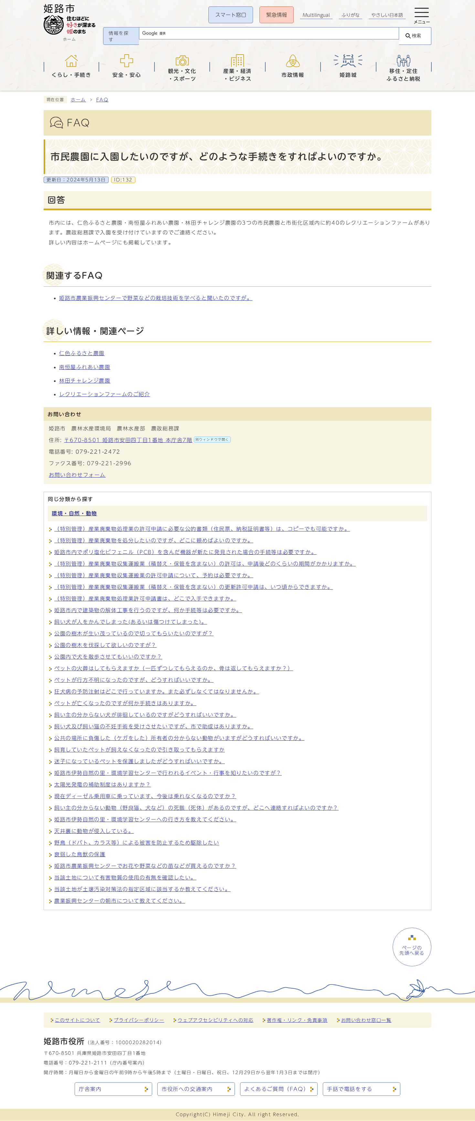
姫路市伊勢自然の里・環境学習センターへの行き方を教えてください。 (145, 819)
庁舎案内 (90, 1089)
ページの (412, 950)
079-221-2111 (88, 1062)
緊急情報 (276, 14)
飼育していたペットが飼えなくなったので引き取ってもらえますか (139, 749)
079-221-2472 (98, 451)
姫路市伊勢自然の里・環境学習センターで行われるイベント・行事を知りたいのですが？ (168, 773)
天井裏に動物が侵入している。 (94, 831)
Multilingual (316, 15)
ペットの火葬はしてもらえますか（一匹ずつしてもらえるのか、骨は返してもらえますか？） (173, 668)
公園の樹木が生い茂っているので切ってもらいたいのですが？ (134, 633)
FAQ (102, 100)
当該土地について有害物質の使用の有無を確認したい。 (125, 877)
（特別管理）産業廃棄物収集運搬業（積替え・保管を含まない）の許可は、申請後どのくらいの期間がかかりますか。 (205, 563)
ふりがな (351, 15)
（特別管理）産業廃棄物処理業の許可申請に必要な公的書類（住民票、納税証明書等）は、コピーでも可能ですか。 (202, 528)
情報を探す (119, 36)
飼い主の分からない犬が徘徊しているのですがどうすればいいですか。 (145, 714)
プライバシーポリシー (139, 1020)
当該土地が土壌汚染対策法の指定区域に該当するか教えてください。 (142, 889)
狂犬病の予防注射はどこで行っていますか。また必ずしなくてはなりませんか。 (156, 691)
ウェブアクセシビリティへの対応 (215, 1020)
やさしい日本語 (387, 15)
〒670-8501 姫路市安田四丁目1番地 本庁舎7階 (146, 440)
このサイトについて (77, 1020)
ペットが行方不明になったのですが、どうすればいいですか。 (134, 680)
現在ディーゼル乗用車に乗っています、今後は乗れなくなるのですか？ (145, 796)
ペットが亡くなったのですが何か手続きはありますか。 (125, 703)
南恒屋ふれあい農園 (84, 367)
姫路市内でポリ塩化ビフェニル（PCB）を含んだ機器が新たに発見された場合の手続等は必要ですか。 (185, 552)
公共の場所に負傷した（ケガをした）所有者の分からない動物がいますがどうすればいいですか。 (179, 738)
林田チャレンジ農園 (84, 380)
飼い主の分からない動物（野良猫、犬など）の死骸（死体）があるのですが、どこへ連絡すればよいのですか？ (196, 807)
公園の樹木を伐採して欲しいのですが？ (105, 645)
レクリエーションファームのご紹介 (104, 394)
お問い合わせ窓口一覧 (366, 1020)
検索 (416, 35)
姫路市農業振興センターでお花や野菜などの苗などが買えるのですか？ (145, 866)
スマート (230, 14)
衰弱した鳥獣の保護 (79, 854)
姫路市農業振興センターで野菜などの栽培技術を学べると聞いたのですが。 (155, 298)
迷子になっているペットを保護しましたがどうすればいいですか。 (139, 761)
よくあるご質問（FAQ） (276, 1089)
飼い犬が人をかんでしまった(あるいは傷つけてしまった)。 (130, 621)
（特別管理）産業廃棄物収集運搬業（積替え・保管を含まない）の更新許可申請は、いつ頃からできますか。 (193, 587)
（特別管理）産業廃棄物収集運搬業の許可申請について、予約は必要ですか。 (153, 575)
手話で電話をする (350, 1089)
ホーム (78, 100)
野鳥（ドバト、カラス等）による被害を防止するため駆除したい (136, 842)
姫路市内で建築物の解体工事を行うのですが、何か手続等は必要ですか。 (148, 610)
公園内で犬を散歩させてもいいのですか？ (108, 656)
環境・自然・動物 (74, 513)
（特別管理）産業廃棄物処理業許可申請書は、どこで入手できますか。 (145, 598)
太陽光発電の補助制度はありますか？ (102, 784)
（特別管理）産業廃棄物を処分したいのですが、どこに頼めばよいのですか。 (153, 540)
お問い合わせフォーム (77, 475)
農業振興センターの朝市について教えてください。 (119, 900)
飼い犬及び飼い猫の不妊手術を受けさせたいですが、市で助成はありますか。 (153, 726)
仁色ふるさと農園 (82, 353)
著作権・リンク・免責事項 (297, 1020)
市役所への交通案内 (187, 1089)
